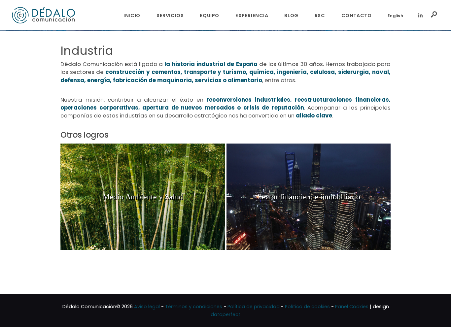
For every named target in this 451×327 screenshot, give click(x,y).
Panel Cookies (351, 306)
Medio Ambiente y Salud (143, 196)
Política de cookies (307, 306)
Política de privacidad (253, 306)
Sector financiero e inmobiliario (309, 196)
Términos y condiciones (193, 306)
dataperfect (225, 314)
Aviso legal (147, 306)
